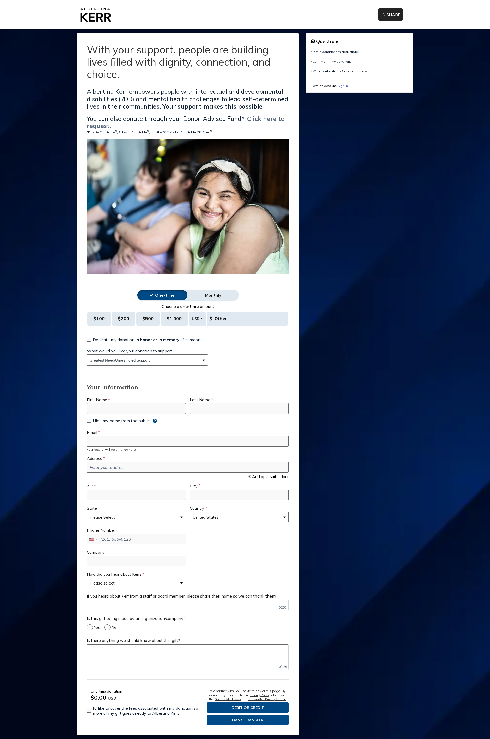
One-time (165, 295)
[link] (95, 15)
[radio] (165, 295)
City (194, 485)
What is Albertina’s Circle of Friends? (340, 71)
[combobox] (143, 360)
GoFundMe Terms (228, 699)
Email (92, 432)
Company (96, 552)
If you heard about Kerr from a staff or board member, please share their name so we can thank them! (181, 596)
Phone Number (101, 530)
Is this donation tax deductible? (336, 52)
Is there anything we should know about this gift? (133, 640)
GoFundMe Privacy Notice (267, 699)
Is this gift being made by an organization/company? (136, 618)
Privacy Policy (260, 695)
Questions (327, 41)
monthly (213, 295)
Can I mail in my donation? (332, 61)
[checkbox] (145, 340)
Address (94, 458)
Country (197, 508)
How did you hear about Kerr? (114, 574)
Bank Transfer (247, 720)
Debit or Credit (248, 707)
